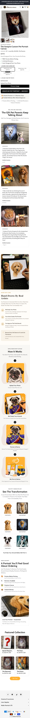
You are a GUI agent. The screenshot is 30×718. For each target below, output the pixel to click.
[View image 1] (3, 40)
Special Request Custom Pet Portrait (7, 651)
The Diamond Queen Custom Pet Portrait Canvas (6, 671)
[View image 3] (12, 40)
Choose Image (15, 86)
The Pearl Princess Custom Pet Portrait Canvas (22, 651)
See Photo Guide (4, 80)
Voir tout (15, 678)
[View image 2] (7, 40)
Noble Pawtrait (17, 716)
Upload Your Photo (6, 83)
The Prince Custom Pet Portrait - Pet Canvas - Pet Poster (21, 671)
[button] (20, 7)
